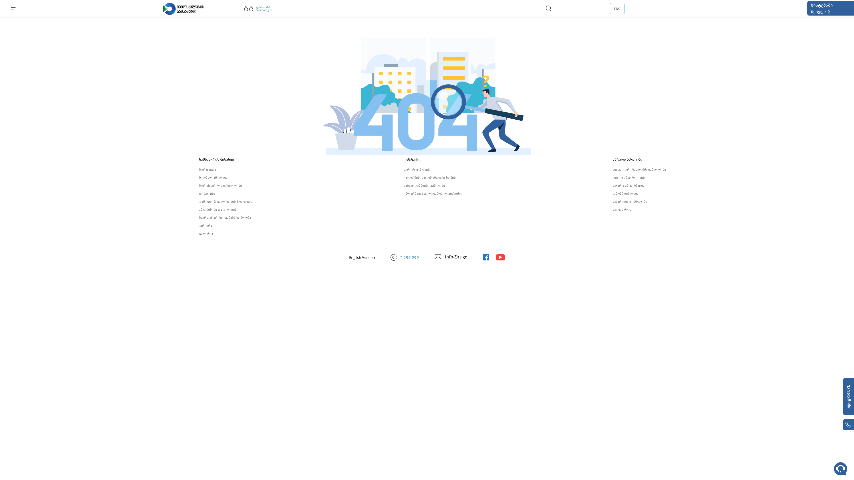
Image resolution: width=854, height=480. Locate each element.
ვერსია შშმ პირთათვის (264, 9)
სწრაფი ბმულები (627, 159)
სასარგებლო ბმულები (629, 202)
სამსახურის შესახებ (216, 159)
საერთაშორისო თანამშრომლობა (225, 218)
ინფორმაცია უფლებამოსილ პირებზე (433, 194)
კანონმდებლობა (625, 194)
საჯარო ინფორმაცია (628, 186)
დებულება (207, 194)
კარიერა (205, 226)
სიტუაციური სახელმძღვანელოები (639, 170)
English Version (362, 257)
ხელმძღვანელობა (213, 178)
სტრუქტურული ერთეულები (220, 186)
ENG (617, 9)
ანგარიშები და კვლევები (218, 210)
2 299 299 (409, 257)
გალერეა (206, 234)
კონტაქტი (412, 159)
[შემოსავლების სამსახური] (486, 259)
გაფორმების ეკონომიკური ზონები (430, 178)
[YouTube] (500, 259)
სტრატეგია (207, 170)
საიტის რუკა (622, 210)
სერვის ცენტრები (417, 170)
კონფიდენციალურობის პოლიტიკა (226, 202)
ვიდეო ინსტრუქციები (629, 178)
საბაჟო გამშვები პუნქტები (424, 186)
